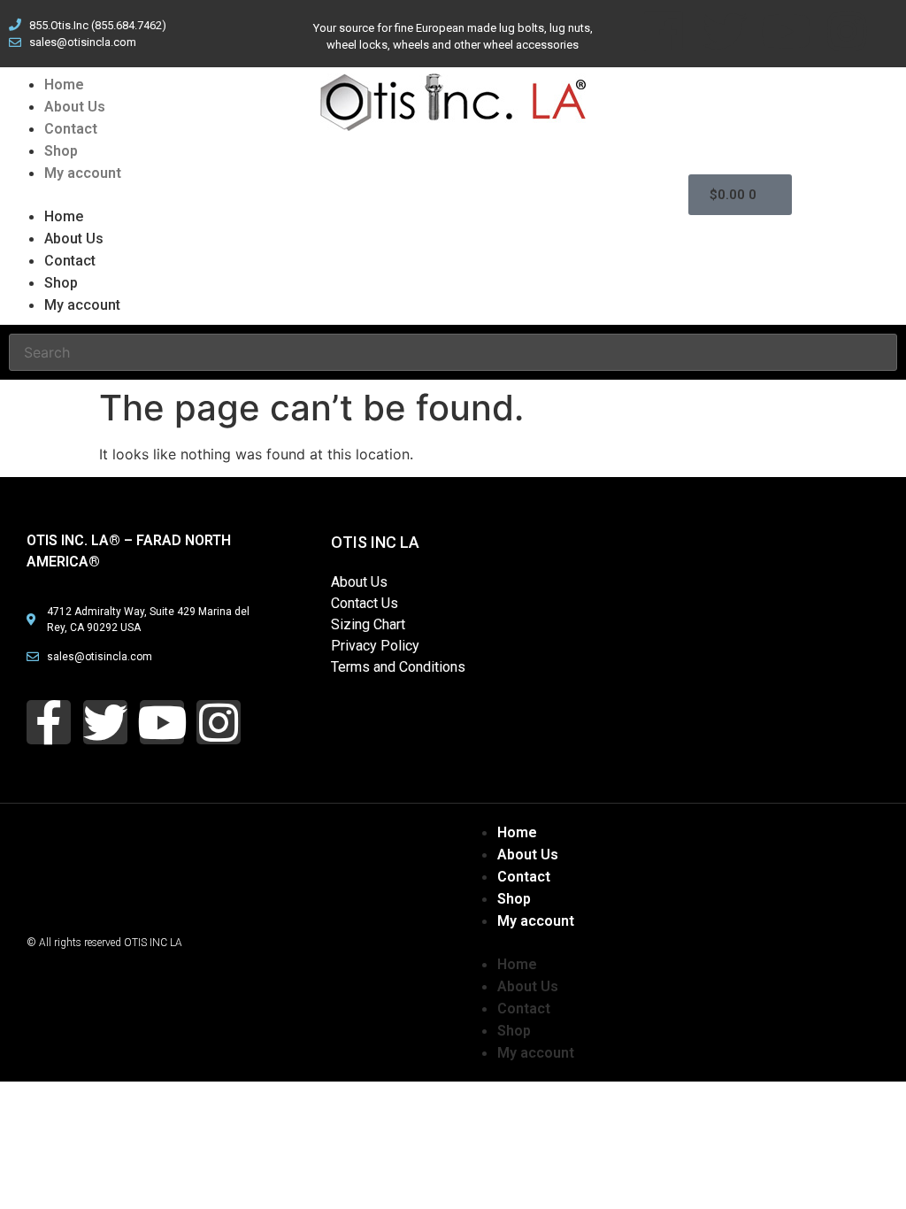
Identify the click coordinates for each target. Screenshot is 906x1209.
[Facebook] (663, 31)
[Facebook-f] (49, 722)
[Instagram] (847, 31)
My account (82, 173)
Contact (70, 128)
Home (64, 84)
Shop (61, 150)
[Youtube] (786, 31)
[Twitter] (725, 31)
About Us (74, 106)
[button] (113, 194)
